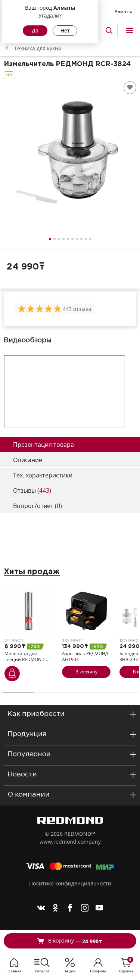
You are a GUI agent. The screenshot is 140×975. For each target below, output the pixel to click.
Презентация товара (43, 444)
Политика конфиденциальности (70, 883)
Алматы (123, 11)
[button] (50, 239)
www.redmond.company (70, 841)
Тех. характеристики (42, 475)
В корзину (86, 672)
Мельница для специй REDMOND (26, 656)
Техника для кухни (38, 48)
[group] (40, 308)
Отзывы (32, 490)
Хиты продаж (32, 572)
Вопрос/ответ (37, 506)
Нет (65, 30)
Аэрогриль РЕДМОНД (85, 656)
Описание (27, 460)
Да (35, 30)
